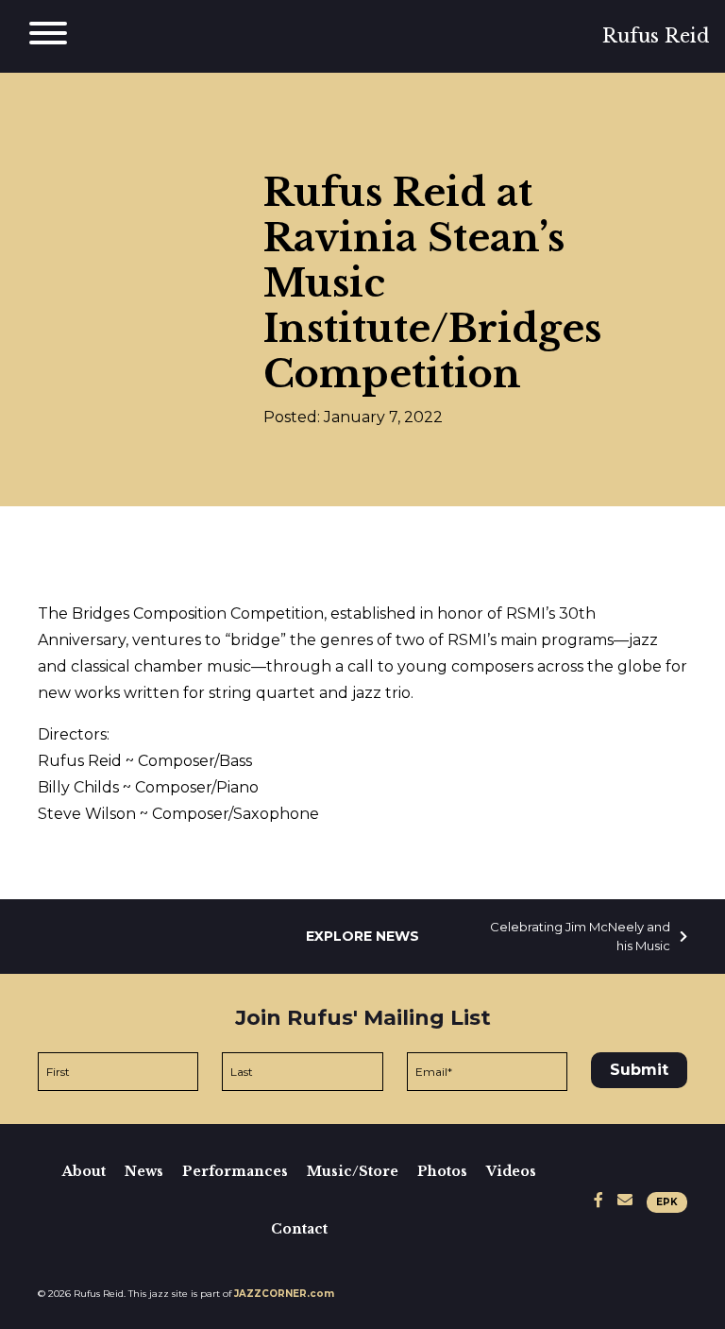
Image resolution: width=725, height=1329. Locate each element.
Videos (511, 1171)
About (84, 1171)
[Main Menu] (48, 36)
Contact (299, 1228)
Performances (235, 1171)
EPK (667, 1202)
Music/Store (352, 1171)
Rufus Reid (656, 36)
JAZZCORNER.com (284, 1293)
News (144, 1171)
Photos (442, 1171)
